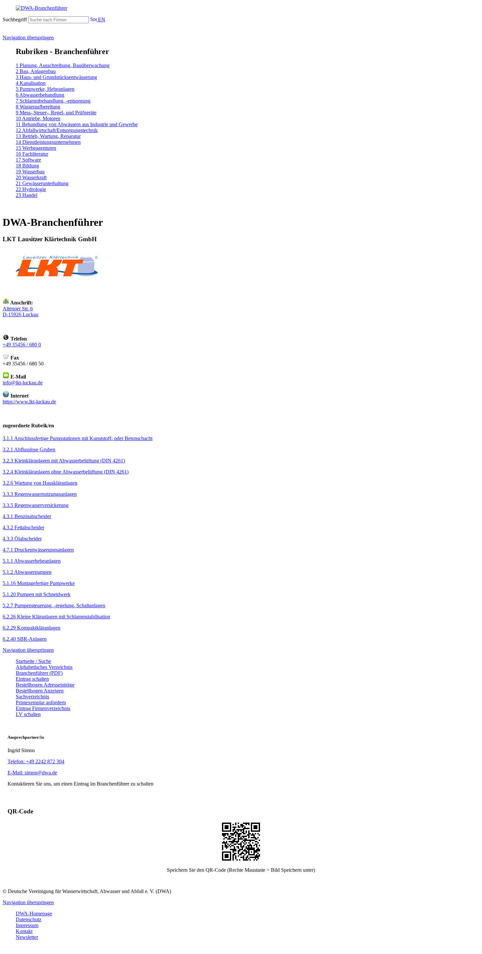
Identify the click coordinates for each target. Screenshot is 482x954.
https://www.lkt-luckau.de (29, 401)
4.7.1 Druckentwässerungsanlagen (38, 550)
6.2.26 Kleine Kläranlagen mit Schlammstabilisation (56, 616)
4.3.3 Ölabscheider (22, 538)
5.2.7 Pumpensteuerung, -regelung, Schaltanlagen (54, 605)
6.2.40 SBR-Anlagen (25, 639)
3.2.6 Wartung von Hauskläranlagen (40, 483)
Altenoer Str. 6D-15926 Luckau (20, 311)
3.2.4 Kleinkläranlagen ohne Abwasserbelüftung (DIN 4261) (66, 472)
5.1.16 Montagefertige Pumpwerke (39, 583)
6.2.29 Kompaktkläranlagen (31, 628)
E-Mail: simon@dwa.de (32, 772)
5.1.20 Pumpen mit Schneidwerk (36, 594)
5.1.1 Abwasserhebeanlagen (32, 561)
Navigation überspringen (28, 37)
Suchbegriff (15, 19)
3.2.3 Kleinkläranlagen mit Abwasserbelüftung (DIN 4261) (64, 460)
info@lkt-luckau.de (23, 382)
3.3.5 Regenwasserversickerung (36, 505)
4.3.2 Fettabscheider (23, 527)
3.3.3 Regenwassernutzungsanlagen (40, 494)
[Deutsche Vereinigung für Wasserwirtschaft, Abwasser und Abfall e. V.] (241, 8)
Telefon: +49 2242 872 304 (36, 761)
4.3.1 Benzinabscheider (27, 516)
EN (101, 19)
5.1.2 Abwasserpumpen (27, 572)
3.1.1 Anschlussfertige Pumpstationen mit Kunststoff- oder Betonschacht (77, 438)
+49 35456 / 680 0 (22, 344)
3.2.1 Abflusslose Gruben (29, 449)
